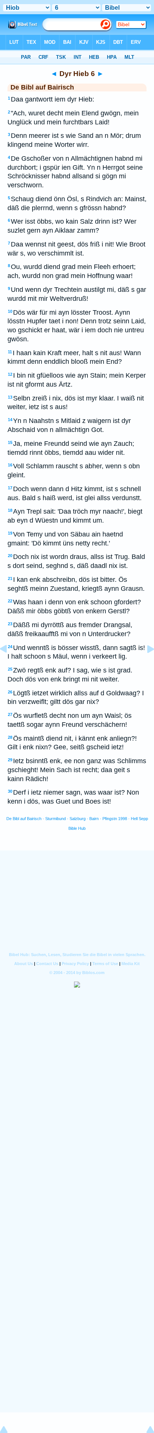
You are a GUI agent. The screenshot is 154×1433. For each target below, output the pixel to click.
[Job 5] (9, 665)
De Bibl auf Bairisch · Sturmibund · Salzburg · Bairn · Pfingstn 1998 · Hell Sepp (77, 818)
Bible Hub (77, 828)
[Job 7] (144, 665)
